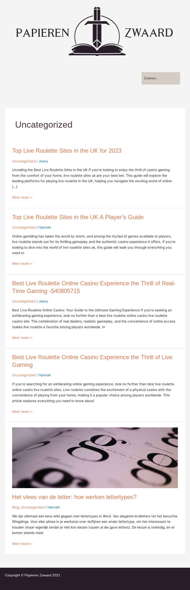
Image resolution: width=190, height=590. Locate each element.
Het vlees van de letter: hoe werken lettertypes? (74, 497)
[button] (68, 72)
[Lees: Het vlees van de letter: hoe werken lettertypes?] (95, 458)
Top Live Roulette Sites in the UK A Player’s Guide (77, 217)
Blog (15, 507)
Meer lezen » (22, 197)
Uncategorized (23, 161)
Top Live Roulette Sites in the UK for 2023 (66, 151)
